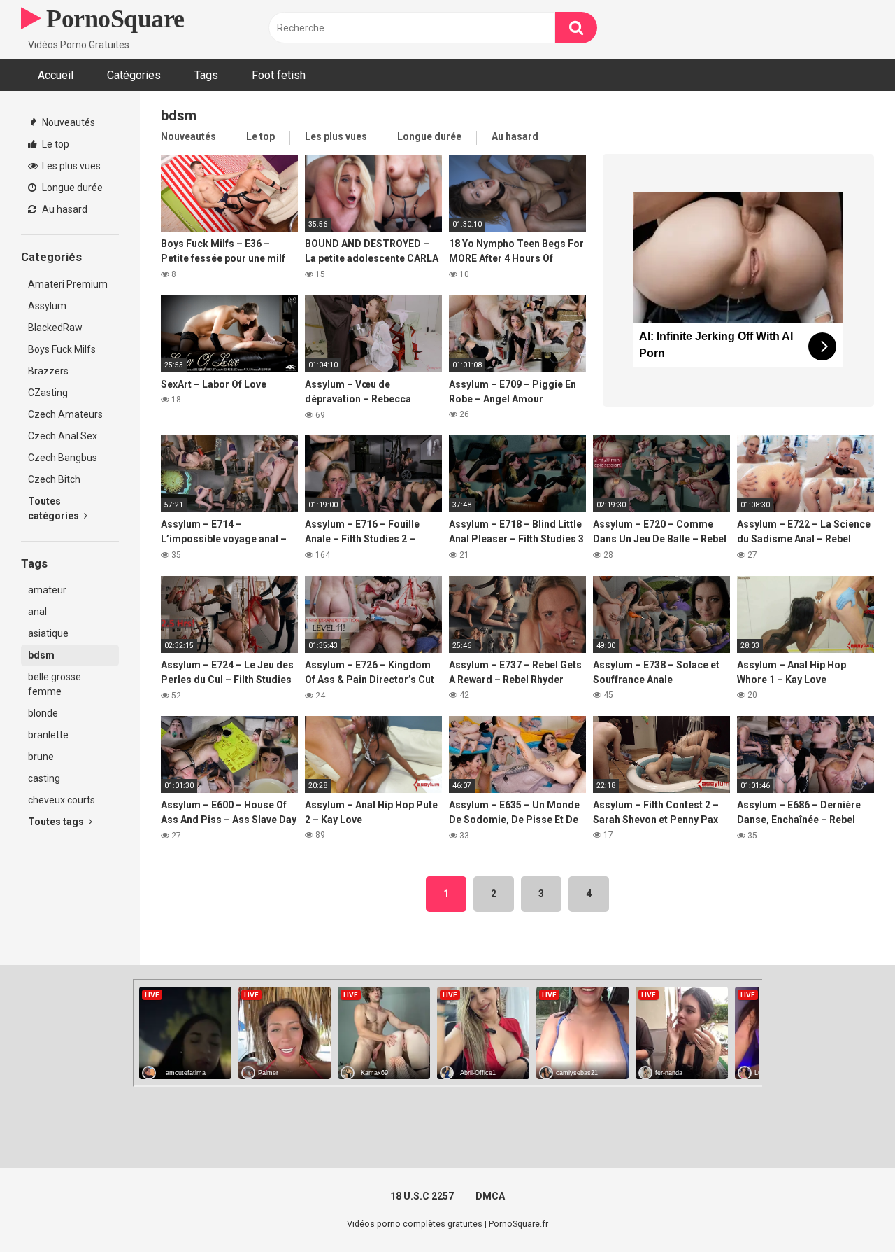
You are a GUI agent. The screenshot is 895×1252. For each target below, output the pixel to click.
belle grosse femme (54, 684)
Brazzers (48, 371)
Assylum (47, 305)
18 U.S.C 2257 (422, 1196)
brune (41, 756)
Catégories (134, 75)
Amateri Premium (68, 284)
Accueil (55, 75)
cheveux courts (61, 800)
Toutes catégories (54, 508)
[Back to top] (848, 1209)
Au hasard (63, 209)
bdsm (41, 655)
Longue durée (71, 187)
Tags (206, 75)
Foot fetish (279, 75)
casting (44, 778)
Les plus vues (70, 165)
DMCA (490, 1196)
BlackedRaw (55, 327)
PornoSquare (113, 19)
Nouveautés (67, 122)
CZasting (48, 392)
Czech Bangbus (62, 457)
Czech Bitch (54, 479)
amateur (47, 590)
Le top (54, 144)
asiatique (48, 633)
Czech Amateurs (65, 414)
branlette (48, 734)
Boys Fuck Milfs (62, 349)
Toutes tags (57, 821)
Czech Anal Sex (62, 436)
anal (37, 611)
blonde (43, 713)
